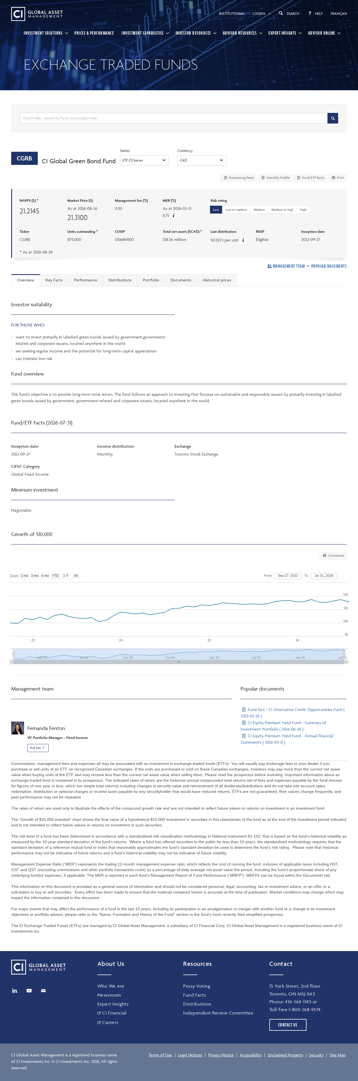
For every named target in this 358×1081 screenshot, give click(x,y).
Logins (259, 13)
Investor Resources (193, 33)
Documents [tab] (181, 280)
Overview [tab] (25, 280)
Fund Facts (194, 995)
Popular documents (329, 266)
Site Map (337, 1055)
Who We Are (110, 986)
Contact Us (288, 1025)
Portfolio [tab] (151, 280)
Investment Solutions (43, 33)
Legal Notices (190, 1055)
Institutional (232, 13)
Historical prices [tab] (217, 280)
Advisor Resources (240, 33)
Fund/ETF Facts (312, 178)
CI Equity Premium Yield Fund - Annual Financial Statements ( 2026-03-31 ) (287, 739)
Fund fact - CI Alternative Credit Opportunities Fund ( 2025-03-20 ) (293, 713)
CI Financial (114, 1013)
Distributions (197, 1004)
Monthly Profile (277, 178)
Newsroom (109, 995)
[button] (173, 215)
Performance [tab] (85, 280)
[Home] (37, 14)
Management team (289, 266)
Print (340, 178)
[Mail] (43, 991)
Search (292, 13)
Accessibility (251, 1055)
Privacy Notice (221, 1055)
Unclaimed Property (285, 1055)
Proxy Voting (196, 986)
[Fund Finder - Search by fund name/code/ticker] (333, 118)
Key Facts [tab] (54, 280)
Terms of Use (160, 1055)
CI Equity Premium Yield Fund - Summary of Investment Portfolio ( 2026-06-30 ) (283, 726)
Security (316, 1055)
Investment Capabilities (143, 33)
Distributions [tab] (120, 280)
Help (319, 13)
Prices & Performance (94, 33)
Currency (185, 150)
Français (339, 13)
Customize (335, 555)
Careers (110, 1022)
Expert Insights (282, 33)
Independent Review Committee (218, 1013)
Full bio (35, 748)
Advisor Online (321, 33)
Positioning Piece (241, 178)
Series (125, 150)
